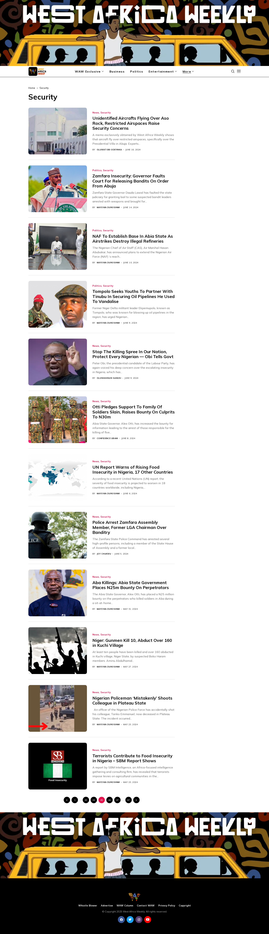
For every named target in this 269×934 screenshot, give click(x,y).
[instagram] (138, 919)
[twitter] (130, 919)
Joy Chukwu (104, 554)
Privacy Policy (166, 905)
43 (86, 800)
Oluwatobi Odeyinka (109, 150)
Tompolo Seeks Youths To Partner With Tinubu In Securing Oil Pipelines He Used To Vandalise (133, 296)
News (95, 112)
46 (109, 800)
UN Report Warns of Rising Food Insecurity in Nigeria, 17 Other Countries (132, 469)
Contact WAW (146, 905)
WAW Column (125, 905)
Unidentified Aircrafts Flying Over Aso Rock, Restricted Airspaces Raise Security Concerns (130, 123)
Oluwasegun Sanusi (109, 378)
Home (31, 87)
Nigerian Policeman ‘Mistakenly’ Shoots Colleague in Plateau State (132, 700)
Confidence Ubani (107, 438)
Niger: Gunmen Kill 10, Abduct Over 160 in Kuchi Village (132, 643)
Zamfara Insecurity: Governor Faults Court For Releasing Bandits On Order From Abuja (130, 181)
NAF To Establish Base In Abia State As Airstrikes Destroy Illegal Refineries (132, 239)
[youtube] (147, 919)
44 (93, 800)
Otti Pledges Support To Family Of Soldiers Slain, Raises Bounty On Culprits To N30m (133, 411)
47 (117, 800)
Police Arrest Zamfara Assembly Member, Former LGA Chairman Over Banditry (129, 527)
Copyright (185, 905)
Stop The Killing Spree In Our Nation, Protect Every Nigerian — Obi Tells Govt (132, 354)
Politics (97, 170)
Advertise (107, 905)
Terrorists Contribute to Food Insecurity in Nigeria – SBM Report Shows (132, 758)
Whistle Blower (87, 905)
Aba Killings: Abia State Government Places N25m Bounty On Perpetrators (130, 585)
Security (44, 87)
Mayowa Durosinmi (108, 207)
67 (128, 800)
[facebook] (121, 919)
